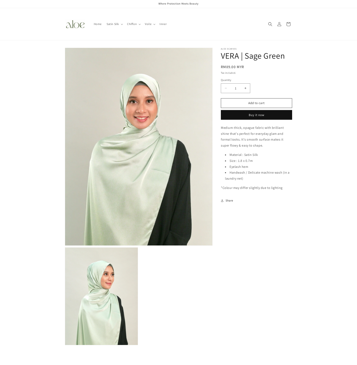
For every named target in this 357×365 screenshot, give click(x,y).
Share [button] (229, 200)
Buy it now (256, 115)
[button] (114, 24)
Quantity (226, 80)
